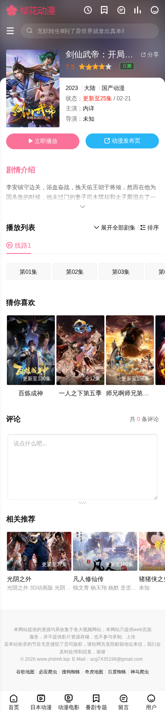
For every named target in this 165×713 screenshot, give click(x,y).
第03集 (121, 271)
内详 (88, 108)
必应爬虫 (48, 672)
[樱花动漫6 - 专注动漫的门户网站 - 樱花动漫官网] (31, 10)
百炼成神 (30, 393)
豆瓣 (127, 66)
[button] (25, 170)
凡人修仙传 (88, 578)
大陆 (90, 88)
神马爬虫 (139, 672)
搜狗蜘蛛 (71, 672)
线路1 (18, 245)
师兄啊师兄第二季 (130, 393)
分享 (150, 54)
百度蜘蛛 (117, 672)
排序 (149, 227)
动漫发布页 (122, 140)
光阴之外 (19, 578)
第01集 (28, 271)
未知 (88, 118)
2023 (72, 88)
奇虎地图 (94, 672)
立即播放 (43, 141)
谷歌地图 (25, 672)
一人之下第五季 (80, 393)
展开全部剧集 (114, 227)
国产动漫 (113, 88)
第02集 (75, 271)
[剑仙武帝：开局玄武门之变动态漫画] (32, 88)
